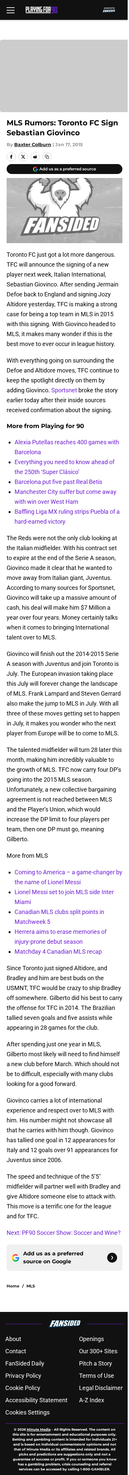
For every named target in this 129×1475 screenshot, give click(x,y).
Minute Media (39, 1429)
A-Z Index (91, 1400)
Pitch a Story (95, 1363)
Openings (91, 1338)
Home (13, 1285)
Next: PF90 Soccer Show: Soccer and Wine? (64, 1232)
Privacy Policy (23, 1375)
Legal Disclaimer (101, 1387)
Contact (15, 1351)
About (13, 1338)
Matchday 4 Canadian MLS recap (58, 951)
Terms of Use (96, 1375)
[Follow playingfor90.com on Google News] (112, 1258)
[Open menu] (11, 10)
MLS (30, 1285)
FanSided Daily (24, 1363)
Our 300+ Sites (98, 1351)
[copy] (47, 156)
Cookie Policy (22, 1387)
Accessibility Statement (36, 1400)
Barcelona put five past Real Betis (58, 481)
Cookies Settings (27, 1412)
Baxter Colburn (32, 145)
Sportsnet (64, 390)
